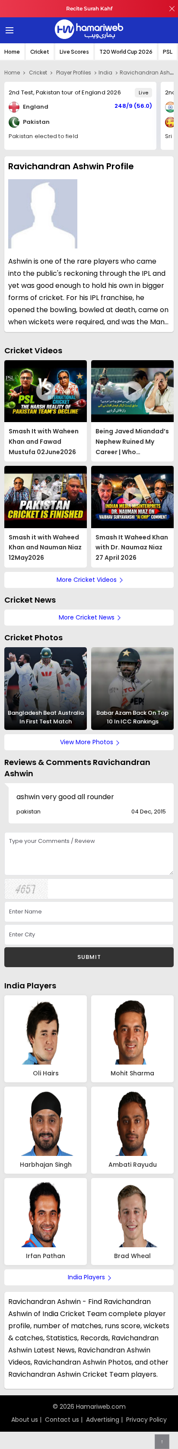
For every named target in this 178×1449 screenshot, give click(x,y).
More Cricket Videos (87, 579)
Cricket (39, 51)
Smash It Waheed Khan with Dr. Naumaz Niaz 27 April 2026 (131, 547)
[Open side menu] (8, 30)
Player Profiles (73, 72)
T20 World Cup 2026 (126, 51)
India (105, 72)
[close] (172, 9)
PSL (167, 51)
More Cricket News (86, 617)
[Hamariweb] (89, 30)
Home (12, 51)
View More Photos (86, 742)
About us (24, 1419)
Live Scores (74, 51)
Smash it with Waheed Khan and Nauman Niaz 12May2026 (45, 547)
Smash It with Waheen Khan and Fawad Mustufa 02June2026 (44, 441)
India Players (30, 985)
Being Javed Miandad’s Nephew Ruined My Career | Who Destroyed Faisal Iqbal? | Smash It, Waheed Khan (132, 442)
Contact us (62, 1419)
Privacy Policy (146, 1419)
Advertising (102, 1419)
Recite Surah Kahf (89, 8)
